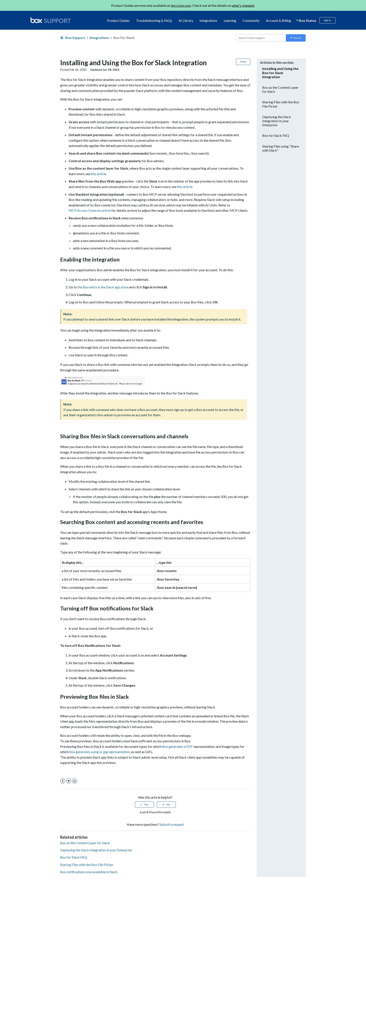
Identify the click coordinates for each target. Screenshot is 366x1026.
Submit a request (171, 824)
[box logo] (50, 20)
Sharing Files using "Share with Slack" (280, 148)
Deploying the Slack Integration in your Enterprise (96, 850)
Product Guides (118, 20)
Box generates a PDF (177, 746)
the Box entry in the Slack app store (103, 287)
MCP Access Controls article (90, 210)
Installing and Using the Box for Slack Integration (280, 72)
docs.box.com (181, 5)
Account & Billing (278, 20)
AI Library (186, 20)
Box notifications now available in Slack (88, 872)
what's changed (243, 5)
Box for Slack (123, 38)
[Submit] (296, 37)
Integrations (208, 20)
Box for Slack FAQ (73, 857)
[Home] (50, 20)
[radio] (144, 804)
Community (251, 20)
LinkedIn (74, 781)
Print (243, 61)
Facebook (62, 781)
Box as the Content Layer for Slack (85, 843)
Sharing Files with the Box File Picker (86, 865)
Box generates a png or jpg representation (99, 752)
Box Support (75, 38)
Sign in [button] (327, 20)
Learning (230, 20)
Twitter (68, 781)
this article (98, 174)
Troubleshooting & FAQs (154, 20)
